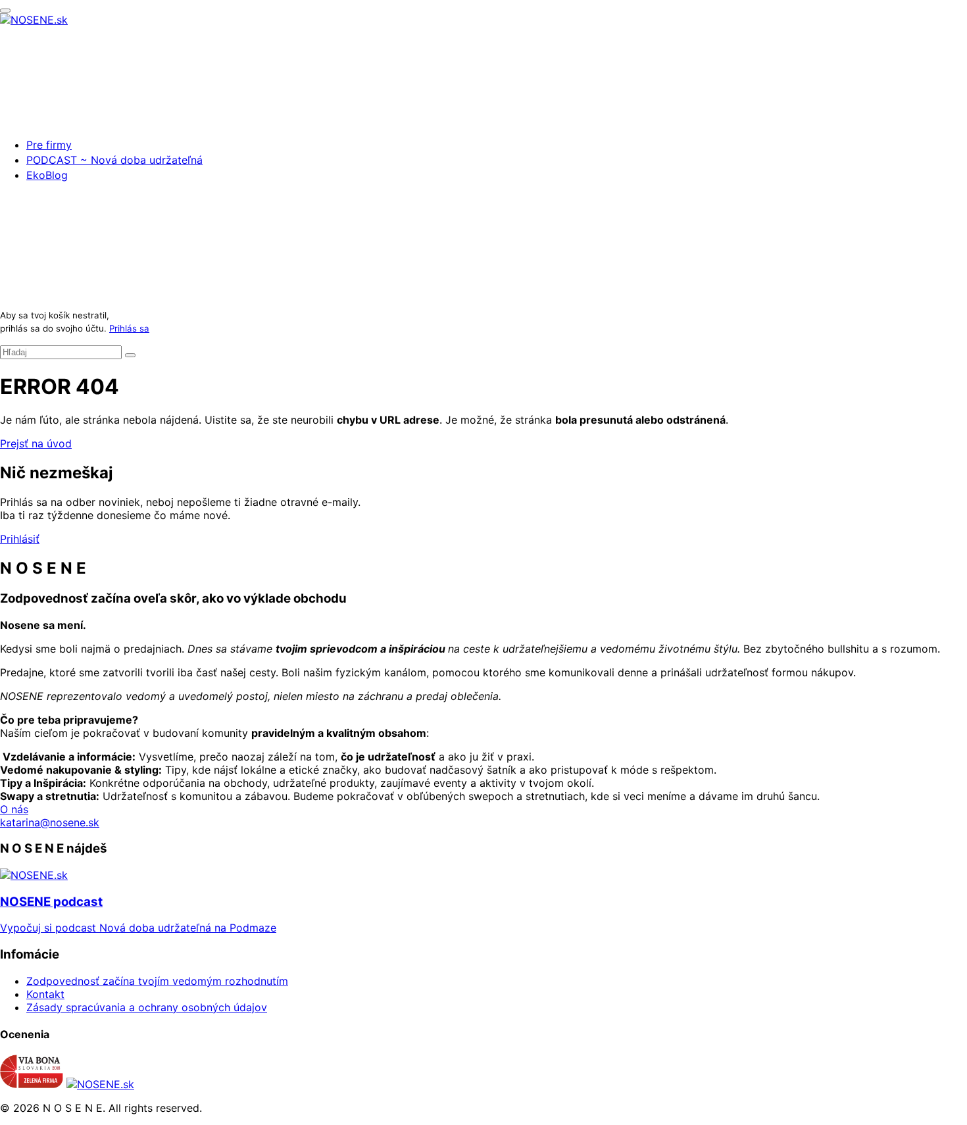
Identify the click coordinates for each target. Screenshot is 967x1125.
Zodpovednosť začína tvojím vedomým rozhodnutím (157, 981)
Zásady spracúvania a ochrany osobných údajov (146, 1007)
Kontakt (45, 994)
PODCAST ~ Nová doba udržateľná (114, 159)
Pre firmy (49, 144)
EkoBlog (47, 175)
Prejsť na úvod (36, 443)
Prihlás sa (129, 328)
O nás (14, 809)
